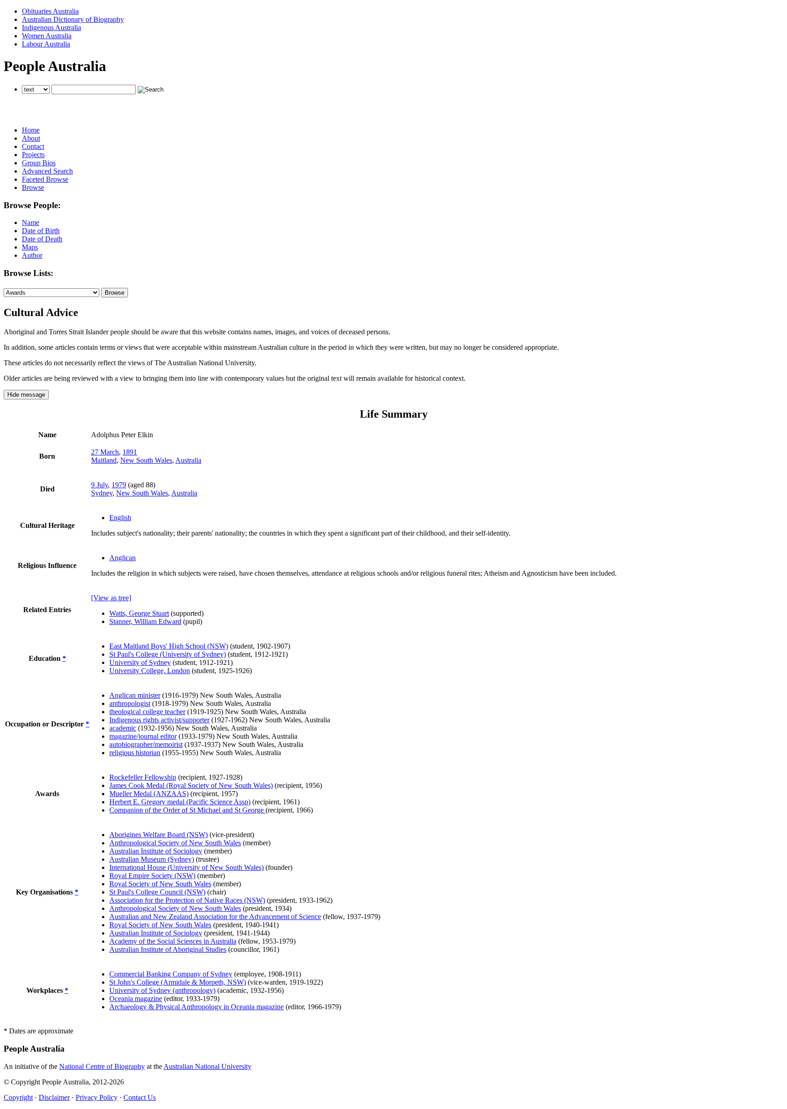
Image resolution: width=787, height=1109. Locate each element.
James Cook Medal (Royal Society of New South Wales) (191, 785)
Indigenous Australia (51, 27)
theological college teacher (147, 711)
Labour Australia (46, 44)
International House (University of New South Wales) (186, 867)
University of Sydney (140, 662)
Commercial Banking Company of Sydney (170, 974)
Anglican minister (134, 695)
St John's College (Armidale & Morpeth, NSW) (177, 982)
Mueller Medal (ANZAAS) (149, 793)
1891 (130, 452)
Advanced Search (47, 171)
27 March (105, 452)
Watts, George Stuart (139, 613)
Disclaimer (54, 1097)
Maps (30, 247)
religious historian (134, 752)
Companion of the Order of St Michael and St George (187, 810)
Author (32, 255)
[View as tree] (111, 598)
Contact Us (139, 1097)
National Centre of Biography (102, 1066)
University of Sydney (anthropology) (162, 990)
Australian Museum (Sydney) (151, 859)
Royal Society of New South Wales (160, 884)
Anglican (122, 558)
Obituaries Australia (50, 11)
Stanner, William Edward (145, 621)
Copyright (18, 1097)
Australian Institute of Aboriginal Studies (167, 949)
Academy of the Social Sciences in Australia (172, 941)
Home (31, 130)
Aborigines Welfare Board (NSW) (158, 834)
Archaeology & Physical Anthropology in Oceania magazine (196, 1007)
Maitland (104, 460)
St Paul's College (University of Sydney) (167, 654)
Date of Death (42, 239)
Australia (188, 460)
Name (30, 222)
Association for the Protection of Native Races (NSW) (187, 900)
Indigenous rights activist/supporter (159, 720)
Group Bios (39, 163)
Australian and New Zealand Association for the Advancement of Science (215, 916)
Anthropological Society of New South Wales (175, 843)
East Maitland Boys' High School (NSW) (168, 646)
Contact (33, 146)
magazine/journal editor (143, 736)
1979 (119, 485)
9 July (99, 485)
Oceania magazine (135, 998)
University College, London (149, 671)
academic (122, 728)
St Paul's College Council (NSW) (157, 892)
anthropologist (129, 703)
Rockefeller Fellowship (142, 777)
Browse (33, 187)
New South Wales (146, 460)
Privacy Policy (97, 1097)
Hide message (26, 394)
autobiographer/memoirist (146, 744)
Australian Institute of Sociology (155, 851)
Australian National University (207, 1066)
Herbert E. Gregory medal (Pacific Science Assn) (179, 802)
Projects (33, 154)
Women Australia (47, 36)
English (120, 517)
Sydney (101, 493)
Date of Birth (41, 231)
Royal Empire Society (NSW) (152, 875)
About (31, 138)
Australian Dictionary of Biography (73, 19)
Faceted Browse (45, 179)
